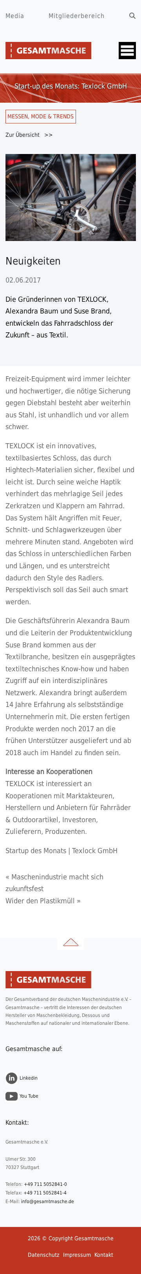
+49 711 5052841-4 (45, 1193)
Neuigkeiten (33, 261)
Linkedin (29, 1078)
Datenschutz (44, 1255)
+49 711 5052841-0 (45, 1184)
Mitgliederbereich (77, 16)
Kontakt (103, 1255)
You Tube (29, 1096)
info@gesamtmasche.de (47, 1201)
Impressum (77, 1255)
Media (14, 16)
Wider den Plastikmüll (40, 901)
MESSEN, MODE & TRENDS (40, 116)
